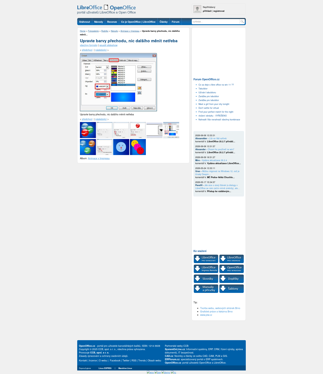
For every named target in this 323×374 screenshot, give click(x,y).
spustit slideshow (108, 45)
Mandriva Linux (125, 368)
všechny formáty (88, 45)
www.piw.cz (206, 314)
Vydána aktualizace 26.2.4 (214, 160)
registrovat (218, 10)
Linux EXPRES (105, 368)
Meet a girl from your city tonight (214, 104)
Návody (114, 30)
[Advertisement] (218, 51)
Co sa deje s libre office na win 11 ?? (216, 84)
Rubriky (104, 30)
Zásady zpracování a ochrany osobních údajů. (103, 356)
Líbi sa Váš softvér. (218, 138)
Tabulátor (203, 88)
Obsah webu (154, 360)
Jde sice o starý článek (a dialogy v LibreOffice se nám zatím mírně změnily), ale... (217, 187)
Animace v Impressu (129, 30)
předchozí (87, 50)
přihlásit (207, 10)
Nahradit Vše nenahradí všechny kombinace (219, 119)
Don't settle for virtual (209, 107)
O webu (103, 360)
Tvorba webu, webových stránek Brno (220, 308)
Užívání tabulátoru (207, 92)
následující (101, 50)
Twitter (126, 360)
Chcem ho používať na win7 (221, 149)
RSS (134, 360)
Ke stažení (199, 251)
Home (82, 30)
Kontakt (83, 360)
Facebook (115, 360)
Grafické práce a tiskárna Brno (216, 311)
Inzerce (93, 360)
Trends (142, 360)
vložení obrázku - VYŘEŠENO (213, 115)
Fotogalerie (93, 30)
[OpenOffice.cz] (107, 10)
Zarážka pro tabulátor (209, 96)
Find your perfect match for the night (216, 111)
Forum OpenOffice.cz (206, 79)
